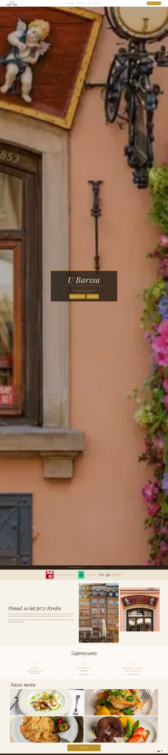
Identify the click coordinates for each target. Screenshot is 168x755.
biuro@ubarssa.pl (84, 674)
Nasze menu (80, 3)
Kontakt (97, 3)
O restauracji (69, 3)
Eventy (89, 3)
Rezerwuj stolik (154, 3)
